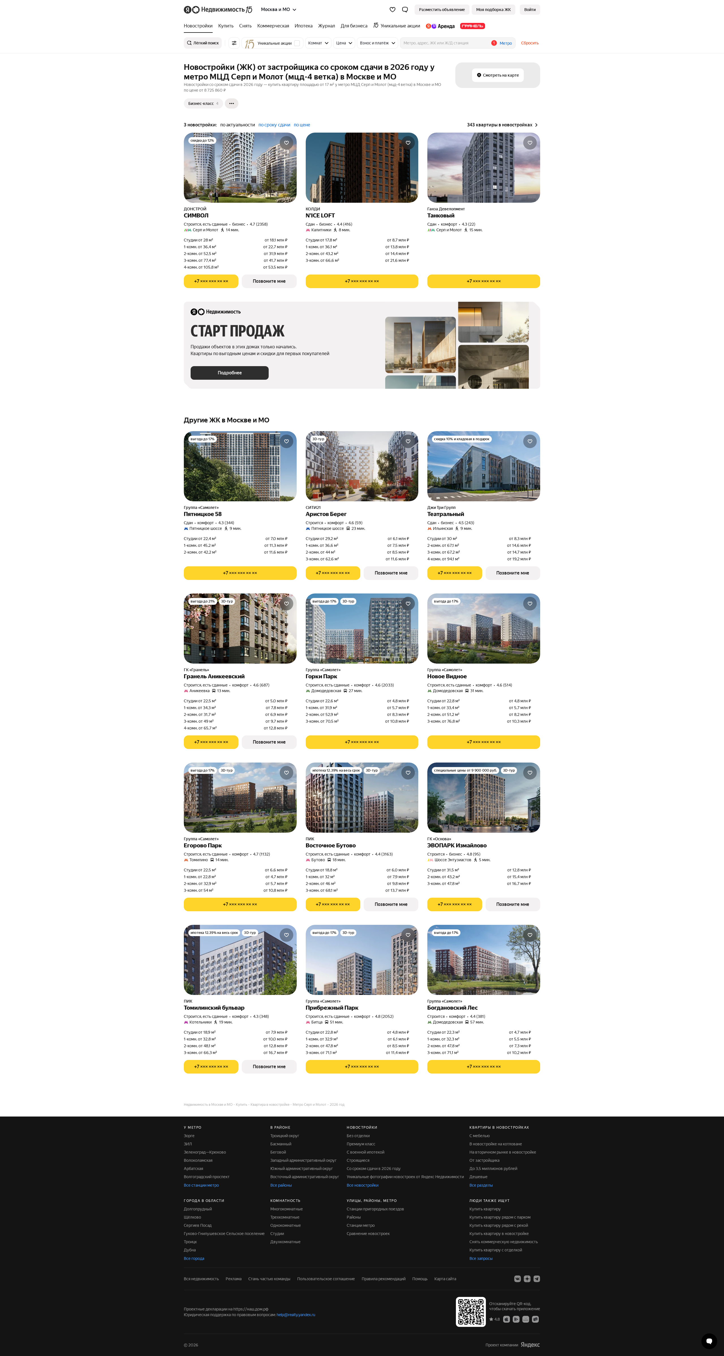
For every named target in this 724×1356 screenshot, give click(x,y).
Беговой (278, 1152)
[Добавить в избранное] (286, 143)
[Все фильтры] (234, 43)
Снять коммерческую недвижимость (503, 1242)
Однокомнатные (285, 1225)
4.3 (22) (468, 224)
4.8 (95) (473, 854)
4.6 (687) (261, 685)
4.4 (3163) (384, 854)
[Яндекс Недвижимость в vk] (517, 1278)
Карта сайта (445, 1279)
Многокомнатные (286, 1209)
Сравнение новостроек (368, 1233)
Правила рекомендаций (384, 1279)
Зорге (189, 1135)
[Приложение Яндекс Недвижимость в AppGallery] (525, 1319)
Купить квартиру (485, 1209)
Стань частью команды (269, 1279)
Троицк (190, 1242)
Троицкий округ (284, 1135)
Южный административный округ (301, 1168)
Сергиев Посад (198, 1225)
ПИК (310, 839)
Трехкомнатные (284, 1217)
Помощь (420, 1279)
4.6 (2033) (384, 685)
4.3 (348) (261, 1016)
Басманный (280, 1144)
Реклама (234, 1279)
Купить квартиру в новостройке (499, 1233)
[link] (530, 10)
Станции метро (361, 1225)
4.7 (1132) (261, 854)
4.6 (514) (504, 685)
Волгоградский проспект (207, 1176)
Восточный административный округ (304, 1176)
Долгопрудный (198, 1209)
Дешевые (478, 1176)
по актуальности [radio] (237, 125)
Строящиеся (358, 1160)
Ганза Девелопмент (446, 209)
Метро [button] (506, 43)
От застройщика (484, 1160)
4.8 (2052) (384, 1016)
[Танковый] (483, 168)
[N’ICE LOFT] (362, 168)
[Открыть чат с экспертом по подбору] (709, 1341)
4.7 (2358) (259, 224)
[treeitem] (200, 26)
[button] (405, 10)
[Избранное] (392, 10)
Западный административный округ (303, 1160)
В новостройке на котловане (495, 1144)
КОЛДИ (313, 209)
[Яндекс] (530, 1345)
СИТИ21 (313, 507)
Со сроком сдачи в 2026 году (374, 1168)
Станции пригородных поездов (375, 1209)
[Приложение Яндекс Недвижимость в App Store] (506, 1319)
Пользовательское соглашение (326, 1279)
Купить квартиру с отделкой (495, 1250)
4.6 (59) (355, 523)
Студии (277, 1233)
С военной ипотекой (365, 1152)
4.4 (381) (477, 1016)
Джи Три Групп (441, 507)
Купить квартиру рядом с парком (500, 1217)
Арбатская (193, 1168)
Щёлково (192, 1217)
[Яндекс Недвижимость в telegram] (536, 1278)
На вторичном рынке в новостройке (502, 1152)
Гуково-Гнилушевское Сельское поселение (224, 1233)
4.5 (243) (466, 523)
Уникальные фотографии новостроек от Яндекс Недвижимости (405, 1176)
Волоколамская (198, 1160)
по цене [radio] (302, 125)
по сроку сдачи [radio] (274, 125)
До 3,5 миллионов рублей (493, 1168)
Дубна (190, 1250)
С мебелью (479, 1135)
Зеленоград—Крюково (205, 1152)
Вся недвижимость (201, 1279)
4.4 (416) (344, 224)
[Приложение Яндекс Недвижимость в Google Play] (516, 1319)
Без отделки (358, 1135)
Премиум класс (361, 1144)
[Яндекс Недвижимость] (218, 10)
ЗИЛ (188, 1144)
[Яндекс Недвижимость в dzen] (527, 1278)
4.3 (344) (226, 523)
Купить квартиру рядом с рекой (498, 1225)
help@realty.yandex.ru (296, 1314)
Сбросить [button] (530, 43)
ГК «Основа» (439, 839)
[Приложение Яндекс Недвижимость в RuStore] (535, 1319)
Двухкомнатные (285, 1242)
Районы (354, 1217)
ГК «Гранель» (196, 670)
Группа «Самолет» (201, 507)
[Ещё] (231, 103)
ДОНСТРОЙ (195, 209)
